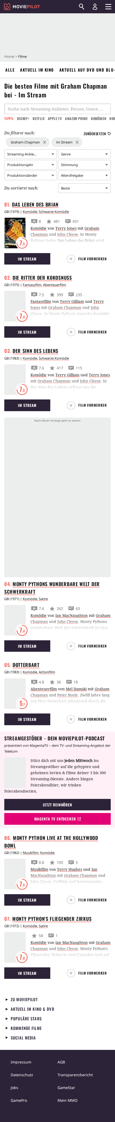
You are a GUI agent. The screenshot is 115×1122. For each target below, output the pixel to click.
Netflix (39, 118)
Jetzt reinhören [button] (57, 804)
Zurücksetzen (95, 133)
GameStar (66, 1087)
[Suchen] (81, 6)
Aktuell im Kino (37, 70)
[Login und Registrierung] (95, 6)
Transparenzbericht (75, 1074)
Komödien (98, 118)
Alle (10, 70)
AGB (61, 1062)
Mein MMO (67, 1100)
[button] (89, 259)
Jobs (14, 1087)
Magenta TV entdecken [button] (55, 819)
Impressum (21, 1062)
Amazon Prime (76, 118)
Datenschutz (22, 1074)
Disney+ (23, 118)
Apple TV (55, 118)
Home (9, 56)
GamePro (19, 1100)
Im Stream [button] (27, 259)
